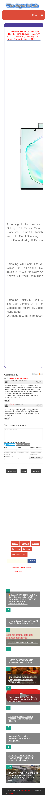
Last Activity (24, 378)
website (11, 404)
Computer (16, 549)
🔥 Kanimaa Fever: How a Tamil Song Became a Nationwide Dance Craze (22, 679)
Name (6, 448)
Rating (17, 378)
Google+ (29, 567)
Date (12, 378)
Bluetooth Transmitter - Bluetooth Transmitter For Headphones (20, 738)
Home (34, 15)
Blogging (25, 544)
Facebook (15, 567)
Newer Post (11, 471)
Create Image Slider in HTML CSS (23, 643)
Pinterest (15, 571)
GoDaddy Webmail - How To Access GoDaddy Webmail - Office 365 (20, 719)
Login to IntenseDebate (9, 444)
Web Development (19, 554)
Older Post (36, 471)
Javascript (27, 549)
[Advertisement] (23, 65)
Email (19, 448)
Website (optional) (36, 448)
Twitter (22, 567)
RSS (20, 571)
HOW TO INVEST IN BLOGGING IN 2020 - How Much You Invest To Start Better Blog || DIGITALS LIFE (23, 776)
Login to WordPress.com (23, 444)
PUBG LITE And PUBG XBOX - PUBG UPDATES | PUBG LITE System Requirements (21, 758)
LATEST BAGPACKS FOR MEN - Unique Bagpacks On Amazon (21, 661)
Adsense (15, 544)
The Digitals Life (27, 790)
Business (35, 544)
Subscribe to (8, 457)
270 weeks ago (22, 380)
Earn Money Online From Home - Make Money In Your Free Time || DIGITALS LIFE (22, 699)
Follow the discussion (41, 374)
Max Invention (12, 793)
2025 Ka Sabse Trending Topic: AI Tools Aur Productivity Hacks (23, 622)
